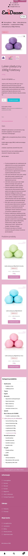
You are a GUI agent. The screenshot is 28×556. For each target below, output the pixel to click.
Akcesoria (6, 396)
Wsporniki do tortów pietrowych (13, 398)
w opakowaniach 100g (10, 425)
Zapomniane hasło (8, 534)
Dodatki (6, 455)
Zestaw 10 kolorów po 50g (11, 423)
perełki (7, 452)
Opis (3, 117)
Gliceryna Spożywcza (10, 457)
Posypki (6, 448)
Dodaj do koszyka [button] (14, 277)
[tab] (14, 117)
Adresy (5, 529)
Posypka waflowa (9, 450)
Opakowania (7, 384)
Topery (6, 391)
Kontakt (6, 488)
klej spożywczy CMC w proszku (12, 460)
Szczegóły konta (8, 523)
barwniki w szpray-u (10, 442)
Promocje (6, 511)
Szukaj (14, 553)
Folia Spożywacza (10, 406)
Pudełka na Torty (9, 386)
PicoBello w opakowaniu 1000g (12, 416)
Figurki (6, 393)
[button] (24, 36)
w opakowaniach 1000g (17, 24)
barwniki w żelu (9, 445)
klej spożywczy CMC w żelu (11, 462)
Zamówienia (7, 526)
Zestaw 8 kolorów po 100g (11, 421)
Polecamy (6, 508)
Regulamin (6, 491)
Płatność (6, 486)
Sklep (14, 22)
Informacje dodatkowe (7, 121)
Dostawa (6, 483)
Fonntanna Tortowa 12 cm (11, 408)
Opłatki (6, 411)
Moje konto (4, 553)
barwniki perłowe (9, 438)
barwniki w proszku (10, 440)
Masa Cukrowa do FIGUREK (11, 413)
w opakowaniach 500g (10, 430)
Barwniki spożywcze (9, 435)
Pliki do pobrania (8, 531)
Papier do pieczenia (10, 401)
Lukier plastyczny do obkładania (13, 108)
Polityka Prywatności (9, 497)
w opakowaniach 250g (10, 428)
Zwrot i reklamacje (8, 494)
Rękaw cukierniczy (10, 403)
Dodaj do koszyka (13, 100)
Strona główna (7, 22)
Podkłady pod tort (10, 388)
